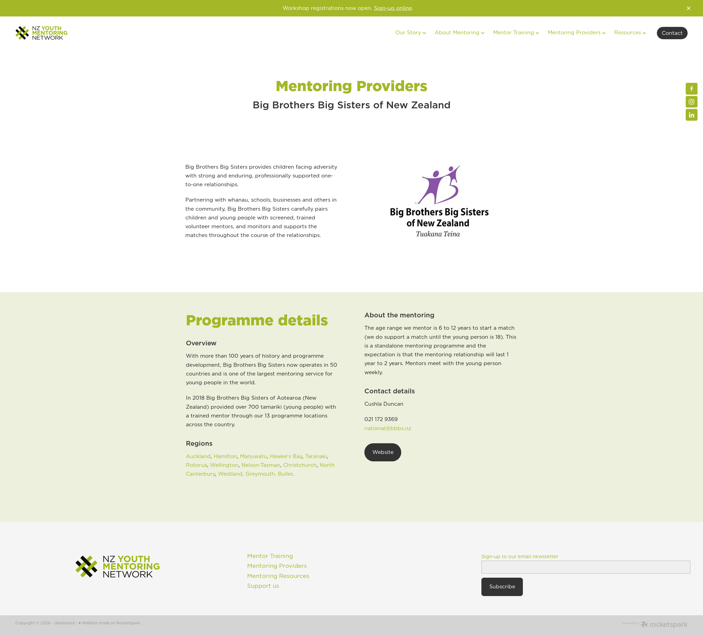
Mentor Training (270, 555)
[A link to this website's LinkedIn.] (692, 115)
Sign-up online (393, 8)
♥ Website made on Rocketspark (109, 622)
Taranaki (316, 456)
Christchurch (300, 465)
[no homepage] (82, 33)
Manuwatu (253, 456)
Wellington (224, 465)
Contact (672, 33)
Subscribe (502, 586)
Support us (263, 585)
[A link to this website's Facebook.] (692, 89)
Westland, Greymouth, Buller (255, 474)
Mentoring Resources (278, 575)
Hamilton (225, 456)
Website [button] (383, 452)
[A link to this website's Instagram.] (692, 102)
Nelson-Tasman (260, 465)
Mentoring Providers (575, 32)
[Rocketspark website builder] (655, 625)
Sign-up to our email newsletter (519, 556)
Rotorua (196, 465)
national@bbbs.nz (387, 428)
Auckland (198, 456)
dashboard (64, 622)
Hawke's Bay (286, 456)
